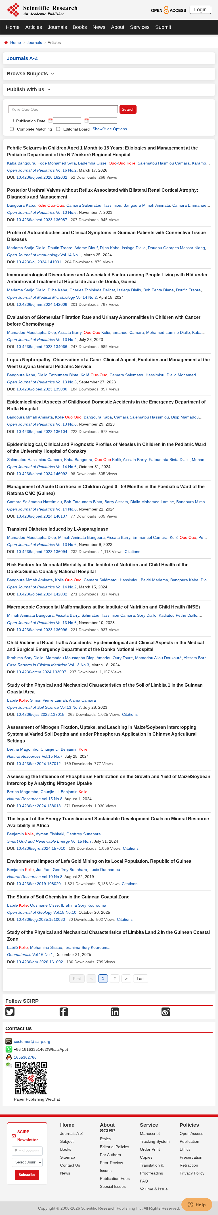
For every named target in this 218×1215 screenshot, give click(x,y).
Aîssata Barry (195, 657)
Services (140, 27)
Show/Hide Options (110, 129)
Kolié (97, 332)
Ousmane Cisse (44, 905)
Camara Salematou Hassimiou (93, 205)
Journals (57, 27)
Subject (67, 1141)
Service (149, 1125)
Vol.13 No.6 (66, 212)
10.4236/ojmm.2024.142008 (41, 304)
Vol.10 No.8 (52, 876)
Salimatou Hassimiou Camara (108, 615)
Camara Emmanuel (189, 205)
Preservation (191, 1157)
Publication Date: (31, 121)
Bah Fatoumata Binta (83, 501)
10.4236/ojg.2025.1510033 (40, 919)
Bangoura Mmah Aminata (30, 417)
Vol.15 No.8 (52, 799)
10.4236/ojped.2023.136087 (41, 219)
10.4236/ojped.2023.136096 (41, 629)
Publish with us (27, 89)
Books (80, 27)
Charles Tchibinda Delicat (92, 290)
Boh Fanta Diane (158, 290)
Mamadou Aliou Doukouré (158, 657)
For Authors (110, 1154)
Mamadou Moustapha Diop (31, 332)
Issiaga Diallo (134, 247)
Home (13, 27)
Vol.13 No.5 (66, 382)
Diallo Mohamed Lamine (152, 501)
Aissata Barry (69, 332)
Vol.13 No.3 (78, 665)
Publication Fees (115, 1178)
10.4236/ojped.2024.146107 (41, 516)
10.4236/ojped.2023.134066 (41, 346)
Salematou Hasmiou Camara (164, 163)
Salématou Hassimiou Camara (34, 459)
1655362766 (25, 1057)
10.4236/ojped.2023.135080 (41, 389)
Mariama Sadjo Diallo (26, 247)
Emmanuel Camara (150, 537)
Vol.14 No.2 (86, 297)
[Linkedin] (115, 1011)
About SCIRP (108, 1127)
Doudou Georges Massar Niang (176, 247)
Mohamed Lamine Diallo (168, 332)
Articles (33, 27)
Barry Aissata (116, 501)
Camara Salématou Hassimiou (141, 417)
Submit (163, 27)
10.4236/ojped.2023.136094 (41, 551)
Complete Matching (34, 129)
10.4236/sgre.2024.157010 (40, 848)
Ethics (105, 1139)
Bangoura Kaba (21, 205)
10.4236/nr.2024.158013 (38, 806)
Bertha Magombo (22, 749)
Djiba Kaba (110, 247)
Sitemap (67, 1157)
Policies (189, 1125)
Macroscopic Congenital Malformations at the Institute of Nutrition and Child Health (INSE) (103, 607)
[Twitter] (9, 1011)
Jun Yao (43, 869)
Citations (132, 551)
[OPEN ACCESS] (168, 9)
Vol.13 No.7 (70, 707)
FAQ (144, 1181)
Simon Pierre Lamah (48, 700)
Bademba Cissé (92, 163)
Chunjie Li (49, 749)
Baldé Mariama (154, 580)
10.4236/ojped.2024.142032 (41, 594)
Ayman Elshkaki (50, 834)
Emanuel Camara (128, 332)
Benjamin (74, 749)
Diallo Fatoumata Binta (57, 375)
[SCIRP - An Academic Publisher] (42, 9)
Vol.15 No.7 (52, 756)
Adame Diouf (86, 247)
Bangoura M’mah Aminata (146, 205)
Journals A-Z (71, 1133)
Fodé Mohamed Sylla (56, 163)
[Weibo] (166, 1011)
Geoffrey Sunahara (83, 834)
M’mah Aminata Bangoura (81, 537)
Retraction (189, 1165)
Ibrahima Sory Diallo (25, 657)
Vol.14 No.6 (66, 466)
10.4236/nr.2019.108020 (38, 883)
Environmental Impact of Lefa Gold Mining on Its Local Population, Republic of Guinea (99, 861)
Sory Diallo (146, 615)
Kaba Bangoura (21, 163)
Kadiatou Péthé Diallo (178, 615)
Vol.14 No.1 (70, 255)
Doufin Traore (60, 247)
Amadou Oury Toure (115, 657)
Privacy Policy (192, 1173)
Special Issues (113, 1186)
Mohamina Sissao (46, 947)
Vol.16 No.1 (42, 954)
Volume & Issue (154, 1189)
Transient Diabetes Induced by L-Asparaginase (57, 529)
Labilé (17, 700)
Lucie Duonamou (104, 869)
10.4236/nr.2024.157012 (38, 763)
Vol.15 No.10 (64, 912)
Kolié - (94, 375)
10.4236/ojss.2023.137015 (40, 714)
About (117, 27)
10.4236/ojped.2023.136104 (41, 431)
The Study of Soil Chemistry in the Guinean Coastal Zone (68, 896)
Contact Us (70, 1165)
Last (140, 978)
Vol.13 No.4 (66, 339)
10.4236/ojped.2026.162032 (41, 177)
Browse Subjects (29, 73)
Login (200, 9)
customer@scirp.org (32, 1041)
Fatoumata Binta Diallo (169, 459)
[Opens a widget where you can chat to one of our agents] (196, 1205)
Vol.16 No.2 (66, 170)
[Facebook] (64, 1011)
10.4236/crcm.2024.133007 (41, 672)
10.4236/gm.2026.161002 (39, 962)
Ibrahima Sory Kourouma (83, 905)
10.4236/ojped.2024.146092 (41, 473)
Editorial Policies (114, 1146)
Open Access (191, 1133)
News (99, 27)
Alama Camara (82, 700)
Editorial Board (76, 129)
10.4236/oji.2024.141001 (38, 262)
